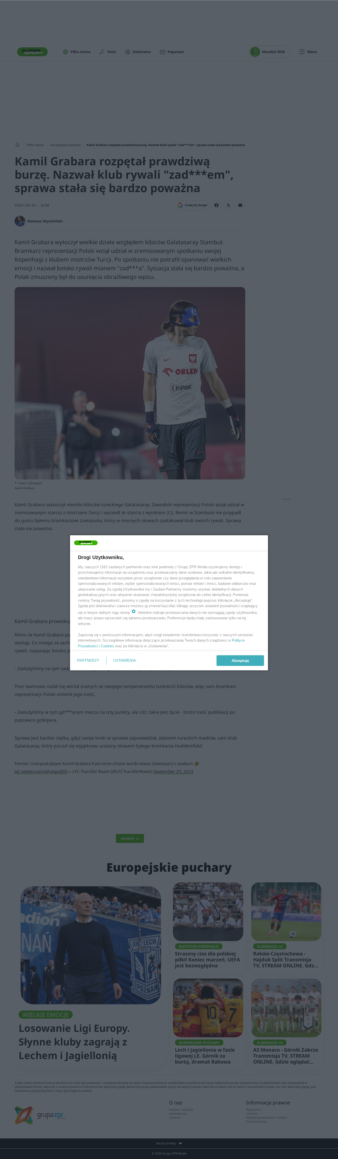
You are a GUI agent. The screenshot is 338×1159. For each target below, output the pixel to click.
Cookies (107, 646)
